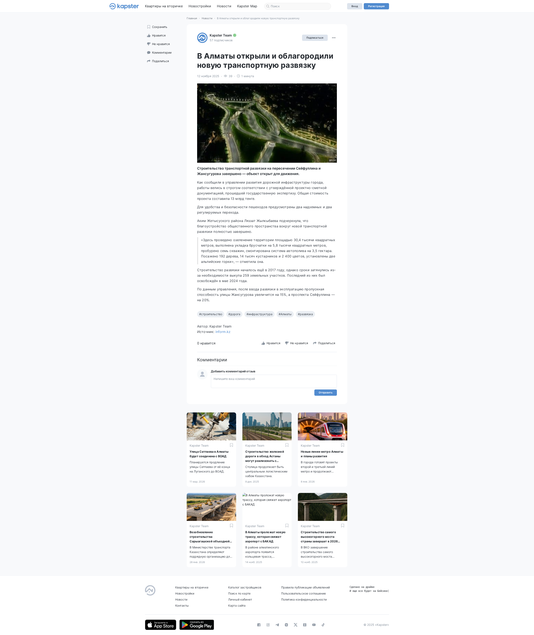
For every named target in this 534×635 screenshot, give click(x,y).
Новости (224, 6)
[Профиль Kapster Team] (202, 38)
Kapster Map (247, 6)
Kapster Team (221, 35)
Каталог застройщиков (244, 587)
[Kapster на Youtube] (314, 624)
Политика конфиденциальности (304, 599)
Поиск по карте (239, 593)
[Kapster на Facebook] (259, 624)
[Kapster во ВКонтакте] (286, 624)
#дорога (234, 314)
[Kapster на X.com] (295, 624)
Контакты (182, 605)
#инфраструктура (259, 314)
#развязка (305, 314)
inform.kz (222, 332)
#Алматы (285, 314)
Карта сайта (237, 605)
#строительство (210, 314)
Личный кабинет (240, 599)
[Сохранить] (231, 445)
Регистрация (376, 6)
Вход (354, 6)
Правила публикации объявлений (305, 587)
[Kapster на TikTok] (323, 624)
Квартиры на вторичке (164, 6)
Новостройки (200, 6)
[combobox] (297, 6)
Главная (192, 18)
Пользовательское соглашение (303, 593)
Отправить (325, 392)
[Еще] (334, 38)
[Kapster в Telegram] (277, 624)
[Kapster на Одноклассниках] (304, 624)
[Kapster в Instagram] (268, 624)
